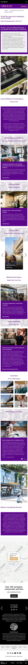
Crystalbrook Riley (14, 604)
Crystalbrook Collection (4, 2)
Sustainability (14, 646)
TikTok (20, 653)
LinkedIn (12, 653)
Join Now (14, 596)
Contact (25, 646)
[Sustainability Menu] (25, 2)
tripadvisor (16, 609)
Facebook (11, 609)
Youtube (15, 653)
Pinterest (17, 653)
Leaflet (26, 582)
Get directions (13, 559)
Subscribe (8, 646)
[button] (2, 255)
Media (3, 646)
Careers (20, 646)
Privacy (14, 648)
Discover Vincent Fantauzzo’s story (10, 369)
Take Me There (5, 177)
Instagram (14, 609)
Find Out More (5, 316)
